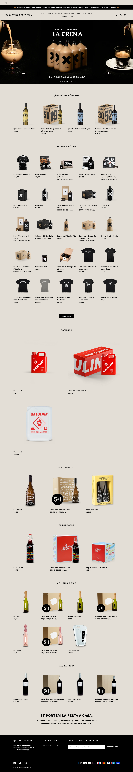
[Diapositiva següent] (71, 81)
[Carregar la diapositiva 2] (62, 81)
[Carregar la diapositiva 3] (64, 81)
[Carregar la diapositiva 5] (68, 81)
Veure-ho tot (66, 316)
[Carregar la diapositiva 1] (61, 81)
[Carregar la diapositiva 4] (66, 81)
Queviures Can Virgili (19, 15)
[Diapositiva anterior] (57, 81)
